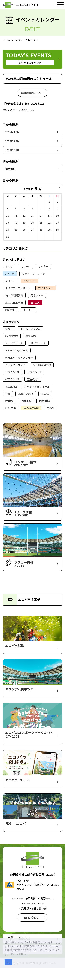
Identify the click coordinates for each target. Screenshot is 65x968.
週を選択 (10, 169)
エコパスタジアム (30, 329)
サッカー (43, 266)
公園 (7, 394)
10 (7, 215)
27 (32, 229)
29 (49, 229)
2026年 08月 (12, 132)
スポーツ (25, 266)
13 (32, 215)
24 (7, 229)
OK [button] (8, 962)
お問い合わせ (31, 917)
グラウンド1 (12, 372)
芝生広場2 (11, 386)
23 (57, 222)
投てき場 (31, 336)
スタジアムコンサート (17, 288)
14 (40, 215)
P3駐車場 (44, 401)
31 (7, 236)
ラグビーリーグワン (33, 274)
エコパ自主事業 (14, 302)
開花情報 (10, 310)
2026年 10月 (12, 150)
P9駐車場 (26, 401)
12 (24, 215)
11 (15, 215)
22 (49, 222)
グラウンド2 (34, 372)
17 (7, 222)
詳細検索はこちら (31, 93)
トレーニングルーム (16, 350)
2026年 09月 (12, 141)
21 (40, 222)
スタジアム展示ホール (37, 386)
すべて (8, 266)
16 (57, 215)
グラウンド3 (12, 379)
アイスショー (45, 288)
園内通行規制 (31, 408)
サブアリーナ (38, 343)
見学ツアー (37, 295)
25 (15, 229)
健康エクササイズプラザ (19, 357)
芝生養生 (28, 310)
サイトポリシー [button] (19, 954)
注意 (37, 302)
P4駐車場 (10, 408)
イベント (10, 281)
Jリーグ (9, 274)
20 (32, 222)
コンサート (29, 281)
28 (40, 229)
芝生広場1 (33, 379)
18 (15, 222)
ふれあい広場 (25, 394)
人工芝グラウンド (15, 365)
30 (57, 229)
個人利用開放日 (14, 295)
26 (24, 229)
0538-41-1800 (35, 903)
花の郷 (45, 394)
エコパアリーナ (14, 343)
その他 (50, 408)
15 (49, 215)
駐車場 (9, 401)
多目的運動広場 (42, 365)
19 (24, 222)
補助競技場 (11, 336)
